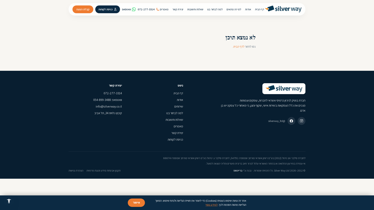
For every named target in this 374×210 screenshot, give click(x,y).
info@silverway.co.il (109, 106)
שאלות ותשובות (174, 120)
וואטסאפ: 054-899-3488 (107, 100)
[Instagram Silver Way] (301, 121)
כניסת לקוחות (105, 9)
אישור (136, 202)
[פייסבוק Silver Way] (291, 121)
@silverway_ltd (276, 121)
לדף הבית (238, 47)
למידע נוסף (212, 204)
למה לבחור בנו (174, 113)
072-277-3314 (146, 9)
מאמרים (178, 126)
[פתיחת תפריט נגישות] (9, 201)
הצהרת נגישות (76, 170)
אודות (180, 100)
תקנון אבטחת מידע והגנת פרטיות (103, 170)
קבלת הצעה (82, 9)
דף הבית (178, 93)
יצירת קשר (177, 133)
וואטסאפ (126, 9)
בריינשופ (238, 170)
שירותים (178, 106)
